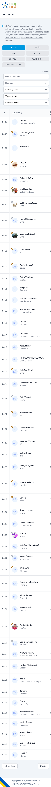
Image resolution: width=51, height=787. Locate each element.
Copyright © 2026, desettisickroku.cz (25, 781)
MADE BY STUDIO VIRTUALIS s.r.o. (25, 784)
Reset (46, 71)
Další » (43, 766)
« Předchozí (10, 766)
